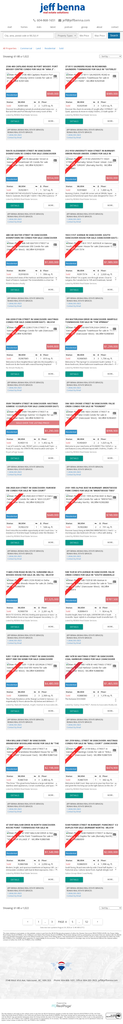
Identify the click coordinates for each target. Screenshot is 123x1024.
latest (53, 27)
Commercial (26, 48)
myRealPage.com (61, 1006)
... (45, 921)
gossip (84, 27)
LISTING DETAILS (15, 121)
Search (114, 35)
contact (114, 27)
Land (38, 48)
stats (39, 27)
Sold (61, 48)
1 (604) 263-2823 (15, 135)
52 (86, 921)
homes (24, 27)
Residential (50, 48)
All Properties (9, 48)
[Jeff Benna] (62, 15)
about (99, 27)
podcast (68, 27)
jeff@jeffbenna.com (108, 980)
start (10, 27)
